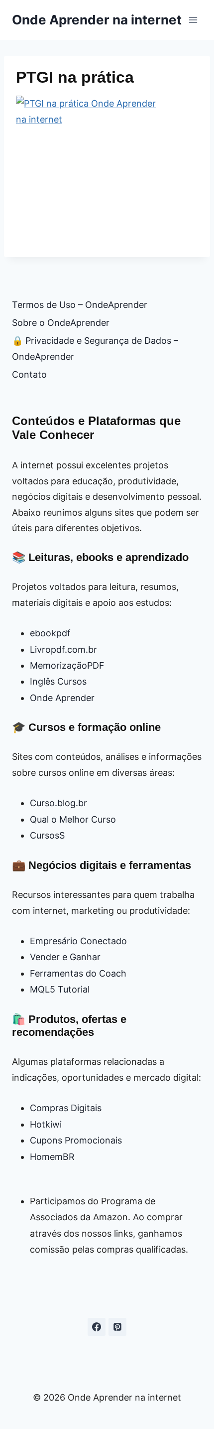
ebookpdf (50, 633)
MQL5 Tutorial (60, 989)
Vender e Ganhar (65, 957)
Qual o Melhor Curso (73, 819)
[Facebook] (97, 1327)
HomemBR (52, 1156)
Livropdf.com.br (63, 649)
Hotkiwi (46, 1124)
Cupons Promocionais (76, 1140)
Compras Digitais (66, 1108)
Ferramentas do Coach (78, 973)
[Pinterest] (117, 1327)
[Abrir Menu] (193, 19)
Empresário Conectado (78, 941)
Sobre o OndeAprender (60, 322)
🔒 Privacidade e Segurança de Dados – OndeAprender (95, 348)
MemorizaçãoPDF (67, 665)
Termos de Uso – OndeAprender (79, 304)
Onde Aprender (62, 698)
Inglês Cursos (58, 681)
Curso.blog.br (58, 803)
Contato (29, 374)
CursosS (47, 835)
